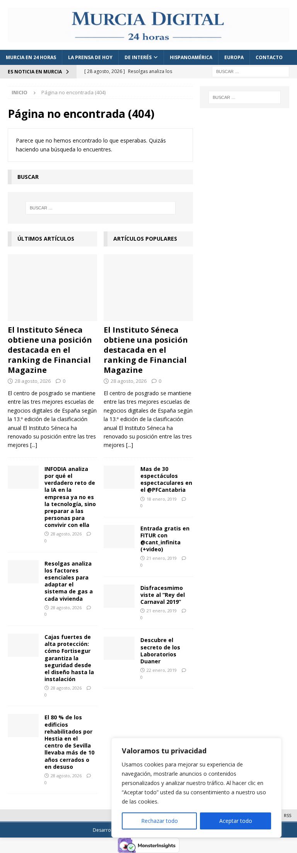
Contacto (269, 57)
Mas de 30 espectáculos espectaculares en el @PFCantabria (166, 479)
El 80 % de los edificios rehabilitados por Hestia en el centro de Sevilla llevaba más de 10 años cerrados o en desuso (69, 742)
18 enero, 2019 (162, 499)
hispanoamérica (191, 57)
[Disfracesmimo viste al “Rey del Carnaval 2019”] (119, 596)
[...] (33, 445)
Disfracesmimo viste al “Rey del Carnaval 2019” (162, 594)
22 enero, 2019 (162, 670)
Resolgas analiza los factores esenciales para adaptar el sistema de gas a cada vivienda (68, 581)
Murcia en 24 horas (31, 57)
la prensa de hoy (90, 57)
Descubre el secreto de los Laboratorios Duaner (160, 650)
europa (234, 57)
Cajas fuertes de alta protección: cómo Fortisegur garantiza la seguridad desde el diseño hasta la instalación (69, 658)
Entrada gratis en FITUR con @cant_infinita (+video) (164, 539)
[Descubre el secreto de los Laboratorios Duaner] (119, 648)
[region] (196, 788)
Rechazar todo (159, 820)
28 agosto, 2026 (33, 380)
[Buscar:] (250, 71)
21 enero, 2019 (162, 558)
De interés (138, 57)
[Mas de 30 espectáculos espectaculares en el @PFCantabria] (119, 477)
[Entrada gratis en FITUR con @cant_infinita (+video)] (119, 536)
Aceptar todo (235, 820)
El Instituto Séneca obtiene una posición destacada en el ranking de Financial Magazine (50, 350)
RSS (287, 815)
